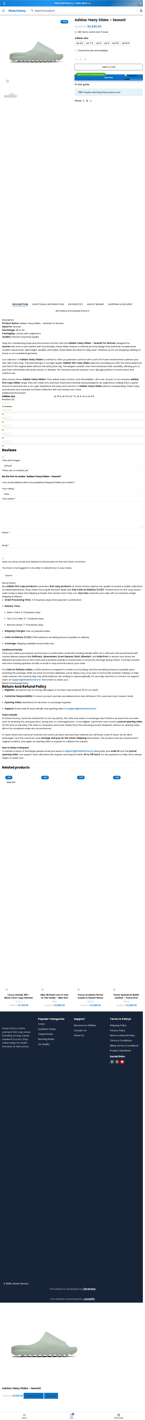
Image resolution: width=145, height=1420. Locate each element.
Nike (55, 1001)
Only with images (11, 460)
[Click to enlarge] (7, 81)
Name (6, 532)
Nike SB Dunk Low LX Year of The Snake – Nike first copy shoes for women (54, 997)
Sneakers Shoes (47, 1029)
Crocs (19, 1001)
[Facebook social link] (83, 101)
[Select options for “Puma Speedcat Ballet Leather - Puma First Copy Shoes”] (114, 989)
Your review (9, 498)
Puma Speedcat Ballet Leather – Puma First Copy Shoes (126, 997)
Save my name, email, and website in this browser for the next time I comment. (44, 561)
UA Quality (44, 1044)
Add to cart (109, 67)
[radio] (79, 43)
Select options (33, 1396)
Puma (90, 1001)
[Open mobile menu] (3, 11)
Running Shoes (46, 1039)
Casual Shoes (45, 1034)
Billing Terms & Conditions (124, 1045)
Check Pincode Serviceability (92, 50)
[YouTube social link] (122, 1062)
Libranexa (89, 1289)
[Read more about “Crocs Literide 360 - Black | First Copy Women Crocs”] (6, 989)
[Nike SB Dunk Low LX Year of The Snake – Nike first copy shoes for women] (54, 881)
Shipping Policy (118, 1025)
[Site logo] (17, 10)
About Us (79, 1035)
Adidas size (81, 38)
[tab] (20, 304)
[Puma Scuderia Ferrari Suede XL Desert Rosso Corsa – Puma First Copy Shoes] (90, 881)
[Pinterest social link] (87, 101)
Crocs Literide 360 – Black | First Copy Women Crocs (18, 997)
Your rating (8, 488)
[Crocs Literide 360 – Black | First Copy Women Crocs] (18, 881)
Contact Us (80, 1030)
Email (5, 545)
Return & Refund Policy (122, 1035)
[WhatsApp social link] (90, 101)
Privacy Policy (117, 1030)
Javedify (89, 1299)
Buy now (109, 77)
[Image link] (18, 1020)
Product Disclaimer (120, 1050)
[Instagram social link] (117, 1062)
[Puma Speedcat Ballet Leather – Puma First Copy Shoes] (126, 881)
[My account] (141, 11)
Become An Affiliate (85, 1025)
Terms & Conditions (121, 1040)
